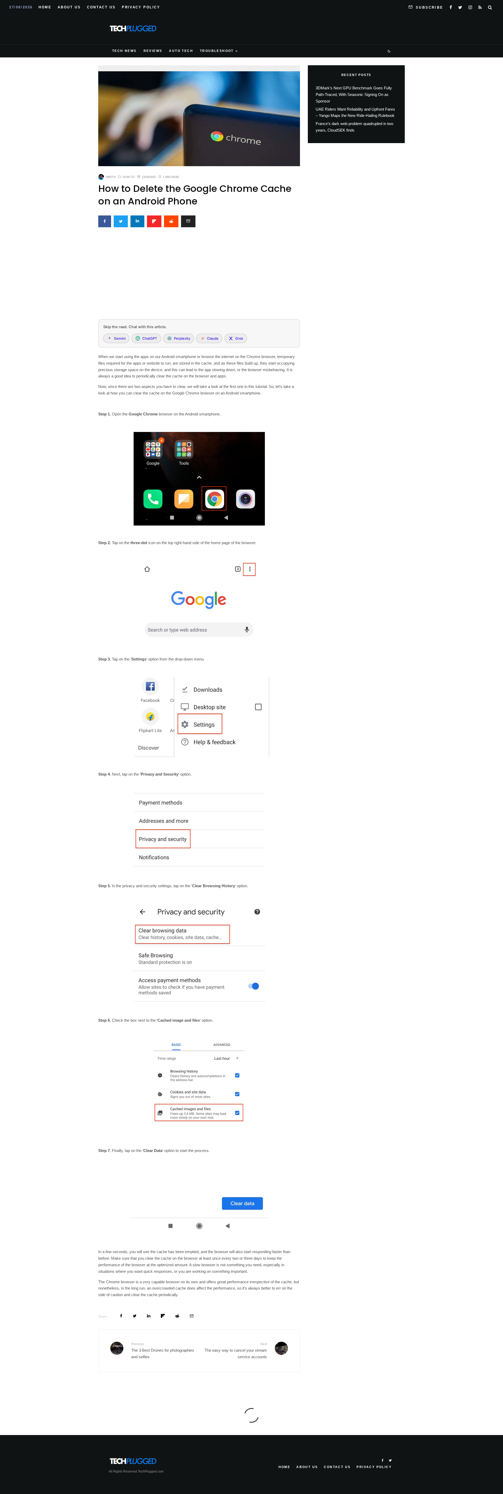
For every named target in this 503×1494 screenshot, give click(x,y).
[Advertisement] (199, 276)
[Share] (104, 221)
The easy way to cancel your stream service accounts (236, 1350)
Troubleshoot (217, 51)
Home (45, 7)
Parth (111, 176)
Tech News (124, 51)
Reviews (153, 51)
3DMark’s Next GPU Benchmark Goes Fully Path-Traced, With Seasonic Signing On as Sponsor (354, 94)
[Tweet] (121, 221)
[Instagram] (470, 6)
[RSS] (480, 6)
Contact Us (101, 7)
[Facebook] (450, 6)
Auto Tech (181, 51)
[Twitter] (460, 6)
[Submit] (171, 221)
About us (69, 7)
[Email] (188, 221)
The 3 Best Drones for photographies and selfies (162, 1350)
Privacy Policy (141, 7)
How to (129, 176)
